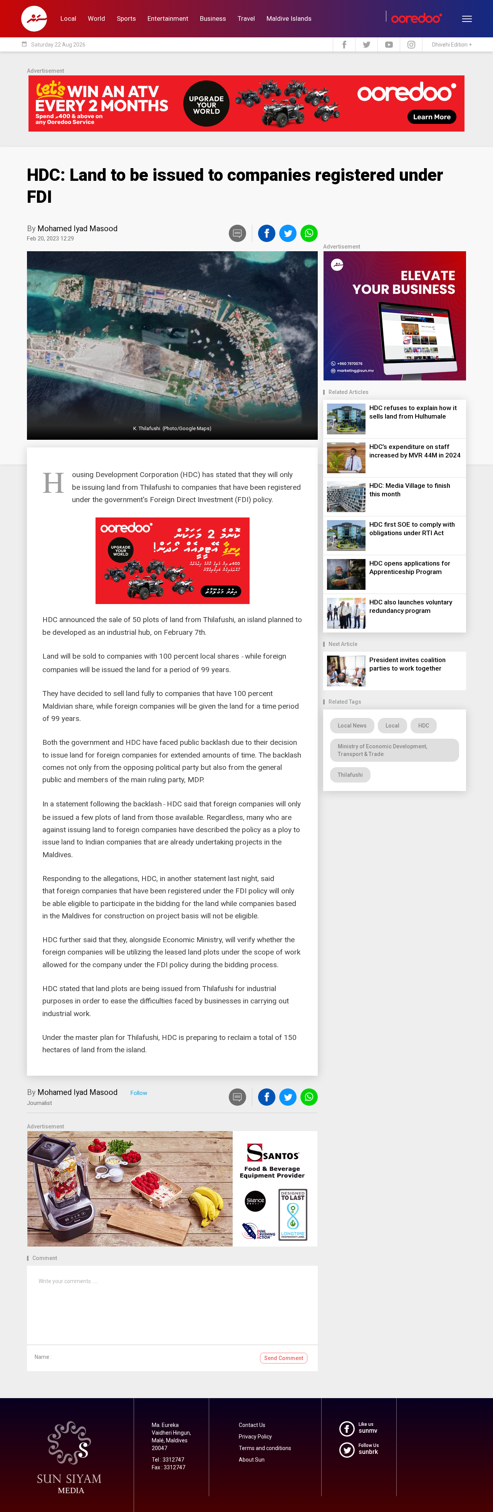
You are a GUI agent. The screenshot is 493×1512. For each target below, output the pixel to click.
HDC (423, 726)
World (96, 18)
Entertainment (168, 18)
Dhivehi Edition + (452, 45)
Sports (126, 18)
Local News (352, 726)
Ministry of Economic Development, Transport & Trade (382, 750)
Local (68, 18)
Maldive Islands (289, 18)
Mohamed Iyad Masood (77, 228)
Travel (246, 18)
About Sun (252, 1460)
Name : (43, 1357)
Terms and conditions (265, 1448)
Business (213, 18)
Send (283, 1358)
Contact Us (252, 1425)
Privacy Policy (255, 1437)
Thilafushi (350, 775)
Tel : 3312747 (168, 1460)
